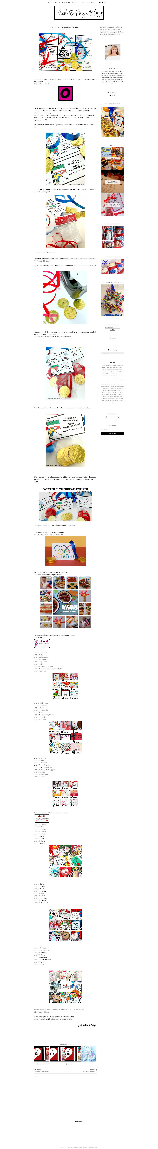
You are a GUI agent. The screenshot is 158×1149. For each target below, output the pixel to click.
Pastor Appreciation (108, 386)
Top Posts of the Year (110, 398)
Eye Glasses (44, 662)
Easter (83, 2)
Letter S (36, 948)
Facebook (41, 1019)
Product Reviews (106, 388)
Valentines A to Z (115, 400)
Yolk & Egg (44, 774)
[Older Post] (82, 1070)
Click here (37, 525)
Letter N (37, 893)
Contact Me (90, 2)
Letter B (37, 827)
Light (42, 708)
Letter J (36, 884)
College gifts (109, 373)
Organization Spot (112, 384)
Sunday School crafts (116, 394)
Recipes (108, 390)
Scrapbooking (113, 390)
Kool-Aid (43, 705)
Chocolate (44, 657)
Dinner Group (117, 373)
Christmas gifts (117, 371)
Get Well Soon (112, 375)
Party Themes (66, 2)
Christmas (115, 369)
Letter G (37, 839)
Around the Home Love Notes (52, 669)
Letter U (37, 953)
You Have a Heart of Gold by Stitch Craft (48, 535)
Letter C (37, 829)
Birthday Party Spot (109, 367)
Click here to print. (43, 192)
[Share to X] (69, 1064)
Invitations (110, 380)
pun (116, 388)
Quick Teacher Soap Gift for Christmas (112, 205)
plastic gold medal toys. (87, 265)
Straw (42, 760)
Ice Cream (43, 671)
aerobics (109, 365)
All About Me (56, 2)
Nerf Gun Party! (112, 158)
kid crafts (115, 380)
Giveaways (119, 375)
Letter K (37, 886)
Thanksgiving (119, 396)
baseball (103, 367)
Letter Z (37, 964)
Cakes (122, 367)
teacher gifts (111, 396)
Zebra (42, 777)
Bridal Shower (117, 367)
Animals (44, 652)
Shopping (104, 392)
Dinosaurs (44, 659)
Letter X (37, 960)
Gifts (116, 375)
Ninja (43, 712)
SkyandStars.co (93, 1147)
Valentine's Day (45, 1064)
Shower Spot (109, 392)
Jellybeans (44, 703)
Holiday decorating (111, 378)
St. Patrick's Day (108, 394)
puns (122, 388)
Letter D (37, 832)
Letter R (37, 903)
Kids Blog (119, 380)
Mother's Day (115, 382)
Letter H (37, 841)
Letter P (37, 898)
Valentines (75, 2)
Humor (106, 380)
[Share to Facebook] (66, 1064)
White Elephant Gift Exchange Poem (112, 182)
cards (111, 369)
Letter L (36, 889)
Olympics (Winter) (47, 715)
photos (114, 386)
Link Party (107, 382)
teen (115, 396)
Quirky (43, 719)
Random (104, 390)
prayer (117, 386)
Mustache (44, 710)
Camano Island (106, 369)
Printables (37, 1064)
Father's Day (106, 375)
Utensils (47, 765)
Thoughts (103, 398)
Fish (41, 664)
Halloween (104, 378)
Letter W (37, 957)
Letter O (37, 896)
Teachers (43, 763)
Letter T (36, 950)
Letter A (37, 825)
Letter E (37, 834)
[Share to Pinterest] (71, 1064)
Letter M (37, 891)
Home (48, 2)
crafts (113, 373)
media (111, 382)
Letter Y (36, 962)
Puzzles (43, 717)
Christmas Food (110, 371)
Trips (116, 398)
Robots (43, 758)
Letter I (36, 843)
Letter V (37, 955)
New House (121, 382)
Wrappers (51, 770)
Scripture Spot (119, 390)
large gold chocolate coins (74, 259)
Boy (42, 655)
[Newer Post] (50, 1070)
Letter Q (37, 900)
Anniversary (114, 365)
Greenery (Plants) (47, 666)
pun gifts (119, 388)
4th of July (104, 365)
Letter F (36, 836)
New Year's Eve (105, 384)
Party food (119, 384)
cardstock (86, 189)
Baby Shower (120, 365)
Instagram (54, 1019)
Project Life (112, 388)
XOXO (42, 772)
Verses (49, 767)
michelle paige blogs (75, 1147)
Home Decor (118, 378)
